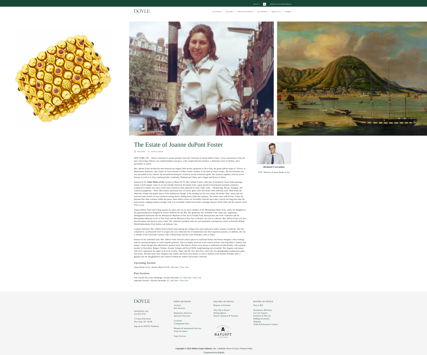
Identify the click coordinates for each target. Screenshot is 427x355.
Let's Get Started (260, 313)
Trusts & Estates (180, 331)
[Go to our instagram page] (150, 340)
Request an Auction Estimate (280, 4)
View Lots (139, 205)
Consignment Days (181, 323)
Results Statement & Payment (226, 316)
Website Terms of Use (228, 348)
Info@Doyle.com (141, 311)
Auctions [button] (216, 12)
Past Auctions (179, 308)
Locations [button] (262, 12)
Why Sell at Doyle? (222, 310)
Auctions (177, 305)
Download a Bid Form (262, 310)
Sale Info (174, 267)
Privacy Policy (246, 348)
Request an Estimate (222, 305)
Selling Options (220, 313)
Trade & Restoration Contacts (265, 324)
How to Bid (258, 305)
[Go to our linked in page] (145, 340)
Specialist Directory (182, 316)
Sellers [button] (229, 12)
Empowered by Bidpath (214, 352)
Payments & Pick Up (262, 316)
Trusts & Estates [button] (245, 12)
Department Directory (183, 313)
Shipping (257, 321)
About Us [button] (275, 12)
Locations (178, 321)
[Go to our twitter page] (141, 340)
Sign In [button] (256, 4)
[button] (264, 4)
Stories (288, 12)
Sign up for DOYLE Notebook (146, 326)
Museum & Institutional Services (187, 328)
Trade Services (180, 336)
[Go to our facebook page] (136, 340)
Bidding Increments (261, 319)
